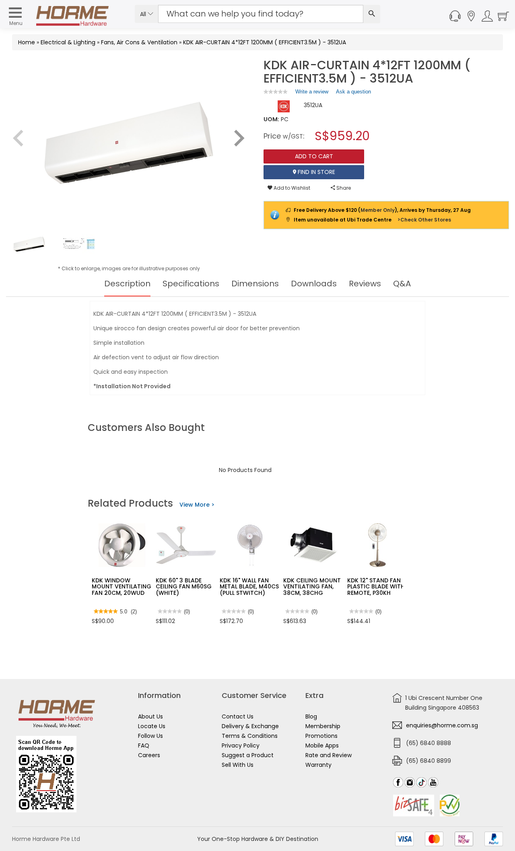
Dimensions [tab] (255, 283)
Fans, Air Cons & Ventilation (139, 42)
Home (26, 42)
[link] (276, 92)
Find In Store (315, 172)
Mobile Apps (322, 745)
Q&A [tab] (402, 283)
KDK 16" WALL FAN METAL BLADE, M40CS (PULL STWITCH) (249, 586)
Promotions (321, 736)
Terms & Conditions (250, 736)
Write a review (311, 93)
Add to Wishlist (291, 187)
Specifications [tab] (191, 283)
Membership (322, 726)
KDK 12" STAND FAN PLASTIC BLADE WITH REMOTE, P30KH (376, 586)
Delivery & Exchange (250, 726)
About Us (150, 716)
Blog (311, 716)
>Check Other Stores (424, 219)
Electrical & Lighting (68, 42)
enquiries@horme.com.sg (442, 725)
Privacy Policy (241, 745)
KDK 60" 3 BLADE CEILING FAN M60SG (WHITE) (184, 586)
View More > (196, 505)
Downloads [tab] (314, 283)
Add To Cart (314, 156)
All (144, 14)
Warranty (318, 765)
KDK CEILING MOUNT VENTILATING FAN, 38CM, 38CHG (312, 586)
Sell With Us (237, 765)
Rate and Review (328, 755)
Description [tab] (127, 283)
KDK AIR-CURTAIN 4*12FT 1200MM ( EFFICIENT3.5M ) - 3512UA (264, 42)
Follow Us (150, 736)
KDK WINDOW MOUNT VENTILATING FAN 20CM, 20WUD (121, 586)
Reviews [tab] (365, 283)
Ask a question (353, 92)
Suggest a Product (248, 755)
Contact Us (237, 716)
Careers (149, 755)
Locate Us (151, 726)
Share (343, 187)
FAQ (143, 745)
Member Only (377, 210)
